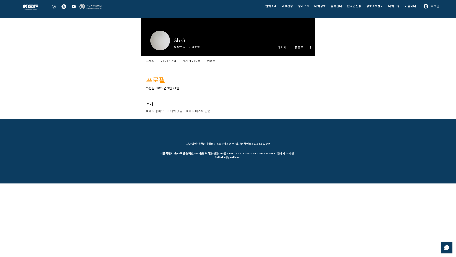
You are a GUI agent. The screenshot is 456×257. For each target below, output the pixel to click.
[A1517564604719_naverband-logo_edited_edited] (63, 6)
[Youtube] (73, 6)
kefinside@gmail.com (227, 157)
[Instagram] (53, 6)
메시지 (282, 47)
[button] (271, 6)
